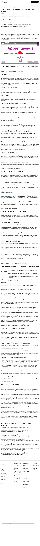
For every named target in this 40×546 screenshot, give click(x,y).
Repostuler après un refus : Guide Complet (10, 7)
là (12, 192)
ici (10, 192)
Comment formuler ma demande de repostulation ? (24, 7)
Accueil (2, 7)
